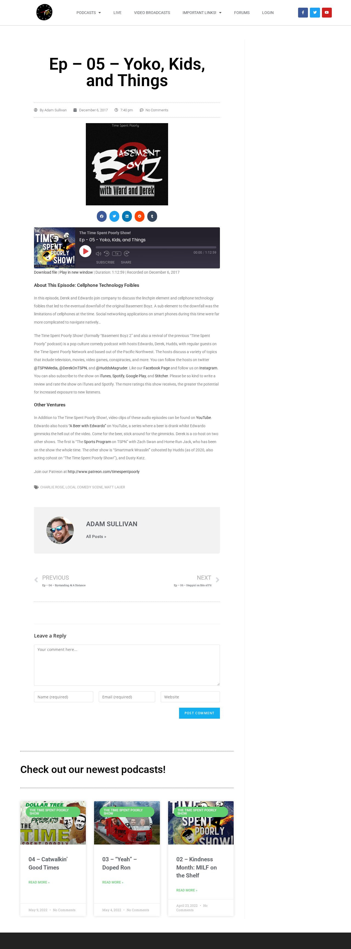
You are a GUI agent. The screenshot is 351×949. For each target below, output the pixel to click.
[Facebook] (303, 13)
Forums (242, 12)
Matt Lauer (114, 487)
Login (268, 12)
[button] (102, 216)
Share (126, 262)
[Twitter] (315, 13)
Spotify (118, 376)
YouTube (203, 417)
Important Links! (199, 12)
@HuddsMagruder (111, 368)
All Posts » (96, 537)
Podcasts (86, 12)
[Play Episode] (85, 251)
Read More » (39, 882)
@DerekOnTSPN (73, 368)
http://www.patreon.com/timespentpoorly (104, 471)
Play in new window (76, 272)
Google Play (136, 376)
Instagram (208, 368)
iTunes (105, 376)
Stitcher (161, 376)
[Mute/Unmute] (98, 253)
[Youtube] (327, 13)
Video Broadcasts (152, 12)
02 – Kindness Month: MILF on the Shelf (196, 867)
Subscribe (105, 262)
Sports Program (97, 442)
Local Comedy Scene (84, 487)
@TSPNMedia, (46, 368)
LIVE (117, 12)
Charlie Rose (52, 487)
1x (116, 254)
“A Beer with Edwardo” (88, 426)
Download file (45, 272)
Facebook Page (157, 368)
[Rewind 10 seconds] (106, 253)
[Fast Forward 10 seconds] (126, 253)
